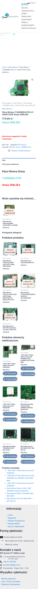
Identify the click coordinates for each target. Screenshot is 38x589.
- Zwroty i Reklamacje (15, 526)
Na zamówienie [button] (11, 456)
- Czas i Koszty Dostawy (10, 581)
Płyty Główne (13, 67)
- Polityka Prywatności (15, 521)
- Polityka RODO (13, 524)
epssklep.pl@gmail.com (12, 565)
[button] (25, 34)
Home (4, 67)
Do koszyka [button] (11, 373)
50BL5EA (12, 147)
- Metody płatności (8, 579)
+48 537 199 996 (9, 562)
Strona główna (7, 103)
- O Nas (9, 515)
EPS (24, 4)
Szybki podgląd (11, 379)
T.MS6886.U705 (25, 147)
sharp (17, 147)
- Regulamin (11, 518)
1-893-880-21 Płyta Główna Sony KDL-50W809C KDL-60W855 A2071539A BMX (21, 478)
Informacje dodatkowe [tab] (10, 164)
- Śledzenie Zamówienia (10, 584)
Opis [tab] (3, 160)
